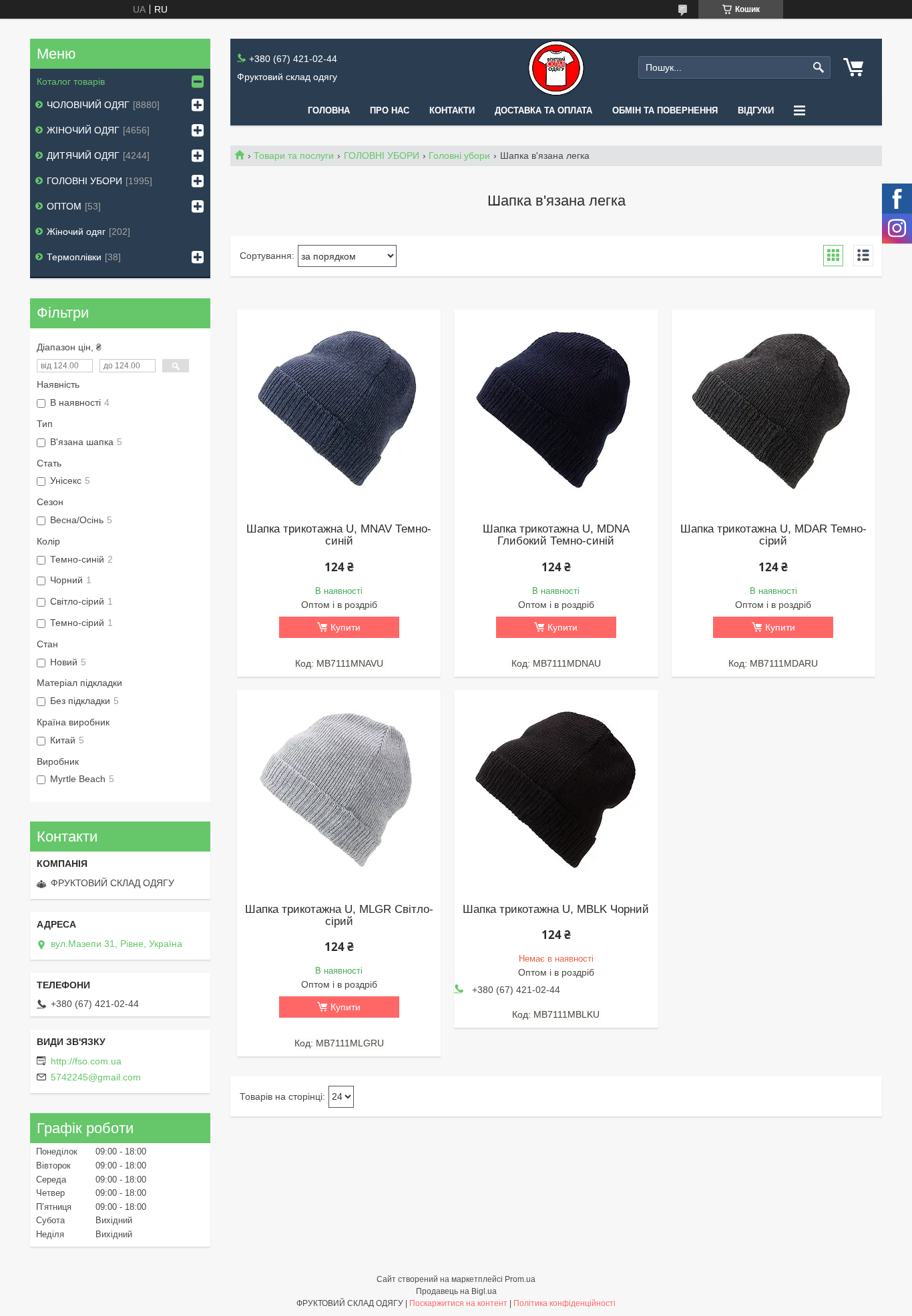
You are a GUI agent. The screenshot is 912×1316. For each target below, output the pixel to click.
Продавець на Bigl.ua (456, 1291)
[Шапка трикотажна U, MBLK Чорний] (556, 790)
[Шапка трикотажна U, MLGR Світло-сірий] (339, 790)
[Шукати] (819, 67)
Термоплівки (74, 257)
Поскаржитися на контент (458, 1303)
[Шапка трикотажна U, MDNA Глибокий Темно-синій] (556, 410)
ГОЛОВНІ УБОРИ (381, 155)
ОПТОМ (64, 206)
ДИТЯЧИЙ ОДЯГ (83, 155)
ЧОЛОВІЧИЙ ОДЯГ (88, 104)
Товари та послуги (294, 155)
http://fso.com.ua (86, 1061)
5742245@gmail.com (96, 1077)
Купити (345, 627)
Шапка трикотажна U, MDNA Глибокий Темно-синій (556, 535)
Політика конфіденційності (564, 1303)
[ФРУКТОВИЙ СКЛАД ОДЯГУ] (556, 67)
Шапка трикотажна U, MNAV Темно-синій (338, 535)
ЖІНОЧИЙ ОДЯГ (83, 130)
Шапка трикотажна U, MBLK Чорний (556, 910)
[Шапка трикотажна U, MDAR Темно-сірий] (773, 410)
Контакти (452, 110)
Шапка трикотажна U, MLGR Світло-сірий (339, 916)
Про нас (389, 110)
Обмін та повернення (665, 110)
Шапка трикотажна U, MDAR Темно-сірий (773, 535)
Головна (329, 110)
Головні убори (459, 155)
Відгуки (756, 110)
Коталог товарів (71, 81)
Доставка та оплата (543, 110)
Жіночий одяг (76, 231)
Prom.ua (520, 1279)
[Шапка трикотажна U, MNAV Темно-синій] (339, 410)
